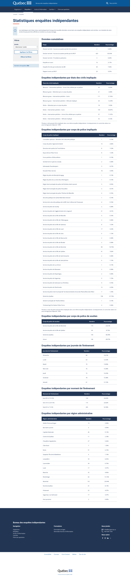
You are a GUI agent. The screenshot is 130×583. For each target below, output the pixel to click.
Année (16, 44)
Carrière (15, 535)
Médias (74, 554)
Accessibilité (47, 554)
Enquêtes (21, 14)
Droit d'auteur (66, 554)
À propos (56, 554)
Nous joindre (113, 3)
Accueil (15, 14)
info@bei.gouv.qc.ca (110, 529)
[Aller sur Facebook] (103, 538)
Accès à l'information (40, 9)
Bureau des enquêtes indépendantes (46, 3)
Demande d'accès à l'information (63, 531)
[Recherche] (107, 3)
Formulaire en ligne (59, 529)
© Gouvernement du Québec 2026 (65, 574)
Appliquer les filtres (26, 52)
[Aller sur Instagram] (105, 538)
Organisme (16, 529)
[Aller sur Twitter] (110, 538)
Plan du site (82, 554)
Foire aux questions (63, 9)
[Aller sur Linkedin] (108, 538)
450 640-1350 (108, 531)
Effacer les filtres (26, 57)
